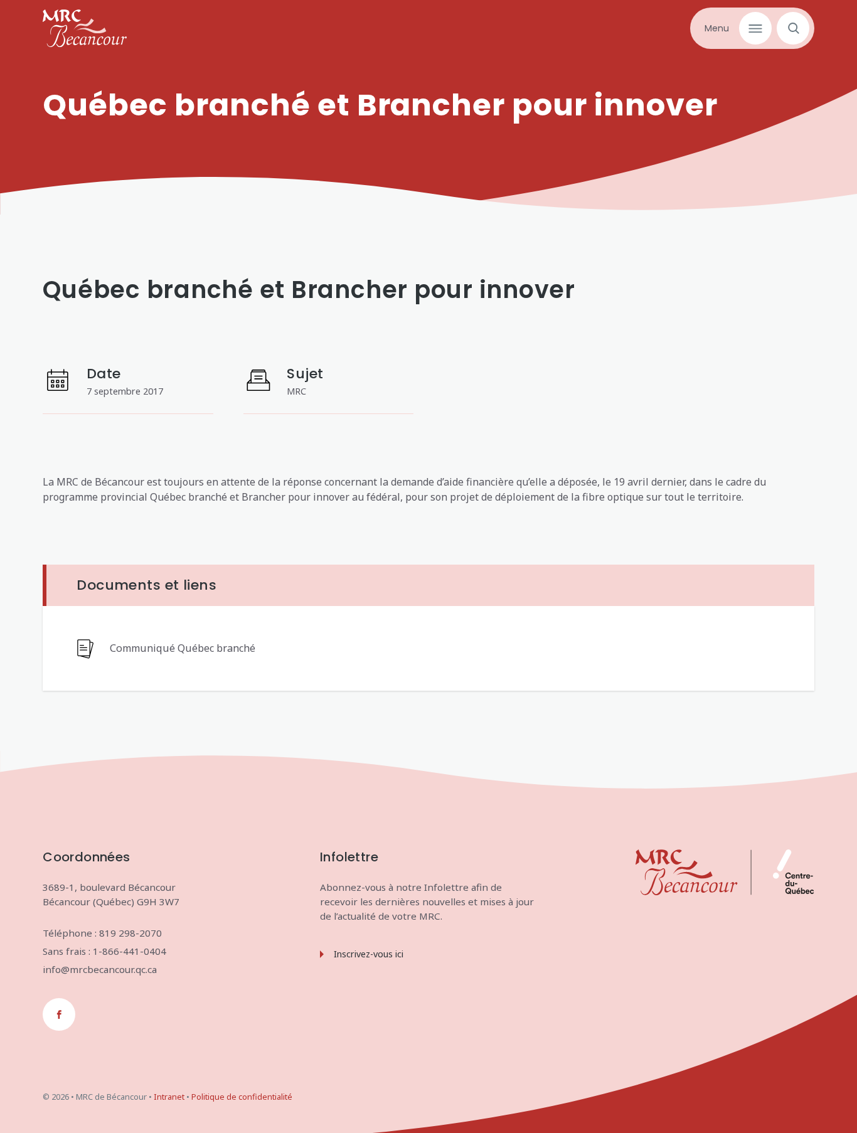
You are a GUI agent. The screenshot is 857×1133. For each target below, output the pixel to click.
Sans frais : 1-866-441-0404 (104, 951)
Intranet (169, 1096)
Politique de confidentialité (241, 1096)
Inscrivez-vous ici (368, 954)
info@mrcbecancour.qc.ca (100, 969)
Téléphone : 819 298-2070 (102, 933)
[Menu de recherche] (790, 28)
